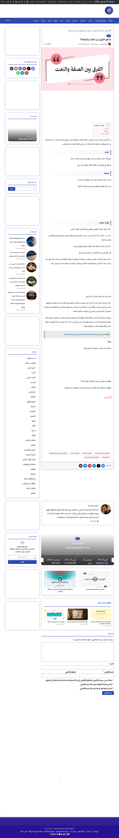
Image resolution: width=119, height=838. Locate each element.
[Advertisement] (41, 10)
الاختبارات (82, 21)
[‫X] (95, 521)
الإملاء (33, 387)
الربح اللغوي (31, 401)
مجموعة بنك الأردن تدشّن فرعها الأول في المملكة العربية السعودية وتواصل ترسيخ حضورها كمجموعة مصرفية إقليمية (16, 299)
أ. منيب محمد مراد (104, 44)
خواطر (33, 445)
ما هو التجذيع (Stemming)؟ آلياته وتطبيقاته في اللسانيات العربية (17, 242)
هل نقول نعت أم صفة (91, 457)
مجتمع (33, 474)
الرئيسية (106, 31)
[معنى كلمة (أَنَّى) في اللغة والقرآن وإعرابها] (77, 614)
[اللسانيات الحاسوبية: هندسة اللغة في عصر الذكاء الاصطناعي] (31, 256)
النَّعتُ (106, 129)
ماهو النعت (105, 457)
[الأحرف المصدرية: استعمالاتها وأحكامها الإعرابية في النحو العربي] (101, 614)
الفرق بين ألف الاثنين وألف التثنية (56, 622)
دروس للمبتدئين (30, 450)
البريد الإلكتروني (108, 672)
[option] (77, 546)
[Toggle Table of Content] (107, 125)
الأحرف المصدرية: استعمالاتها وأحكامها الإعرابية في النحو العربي (101, 623)
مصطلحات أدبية (30, 479)
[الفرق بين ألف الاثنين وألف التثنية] (54, 614)
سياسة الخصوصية (62, 2)
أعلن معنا (32, 2)
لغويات (56, 21)
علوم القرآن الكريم (29, 459)
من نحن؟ (85, 2)
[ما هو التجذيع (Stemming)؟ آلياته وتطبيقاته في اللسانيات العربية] (31, 241)
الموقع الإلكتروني (70, 672)
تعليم (49, 21)
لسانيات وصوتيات (29, 464)
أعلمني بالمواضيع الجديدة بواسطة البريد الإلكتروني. (96, 688)
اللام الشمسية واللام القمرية (27, 139)
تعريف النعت (74, 453)
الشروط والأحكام (52, 2)
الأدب (90, 21)
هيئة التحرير (78, 2)
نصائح (43, 21)
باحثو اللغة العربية (49, 828)
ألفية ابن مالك (30, 363)
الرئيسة (91, 2)
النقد (34, 426)
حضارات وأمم (31, 440)
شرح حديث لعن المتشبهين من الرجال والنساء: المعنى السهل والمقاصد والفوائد (16, 282)
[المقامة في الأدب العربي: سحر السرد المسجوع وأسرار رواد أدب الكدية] (31, 267)
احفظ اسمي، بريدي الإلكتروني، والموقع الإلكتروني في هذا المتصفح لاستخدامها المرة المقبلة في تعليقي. (78, 680)
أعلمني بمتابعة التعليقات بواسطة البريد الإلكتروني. (96, 684)
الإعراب (33, 382)
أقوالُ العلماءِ (104, 134)
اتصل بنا (71, 2)
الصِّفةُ (106, 131)
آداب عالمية (31, 358)
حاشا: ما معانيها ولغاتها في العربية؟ (77, 548)
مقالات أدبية (31, 488)
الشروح (75, 21)
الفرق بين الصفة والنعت (101, 453)
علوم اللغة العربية (101, 21)
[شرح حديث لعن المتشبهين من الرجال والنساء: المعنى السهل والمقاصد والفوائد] (31, 281)
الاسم (111, 664)
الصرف (33, 406)
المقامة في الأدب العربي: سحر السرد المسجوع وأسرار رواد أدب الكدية (16, 267)
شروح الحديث (31, 454)
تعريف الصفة (86, 453)
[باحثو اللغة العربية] (109, 10)
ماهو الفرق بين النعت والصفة (57, 453)
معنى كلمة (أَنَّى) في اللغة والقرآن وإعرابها (77, 622)
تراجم (61, 21)
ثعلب (106, 236)
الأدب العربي (31, 377)
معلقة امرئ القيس (29, 483)
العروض (32, 411)
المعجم (68, 21)
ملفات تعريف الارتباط (41, 2)
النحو (90, 31)
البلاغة (33, 397)
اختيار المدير (31, 368)
